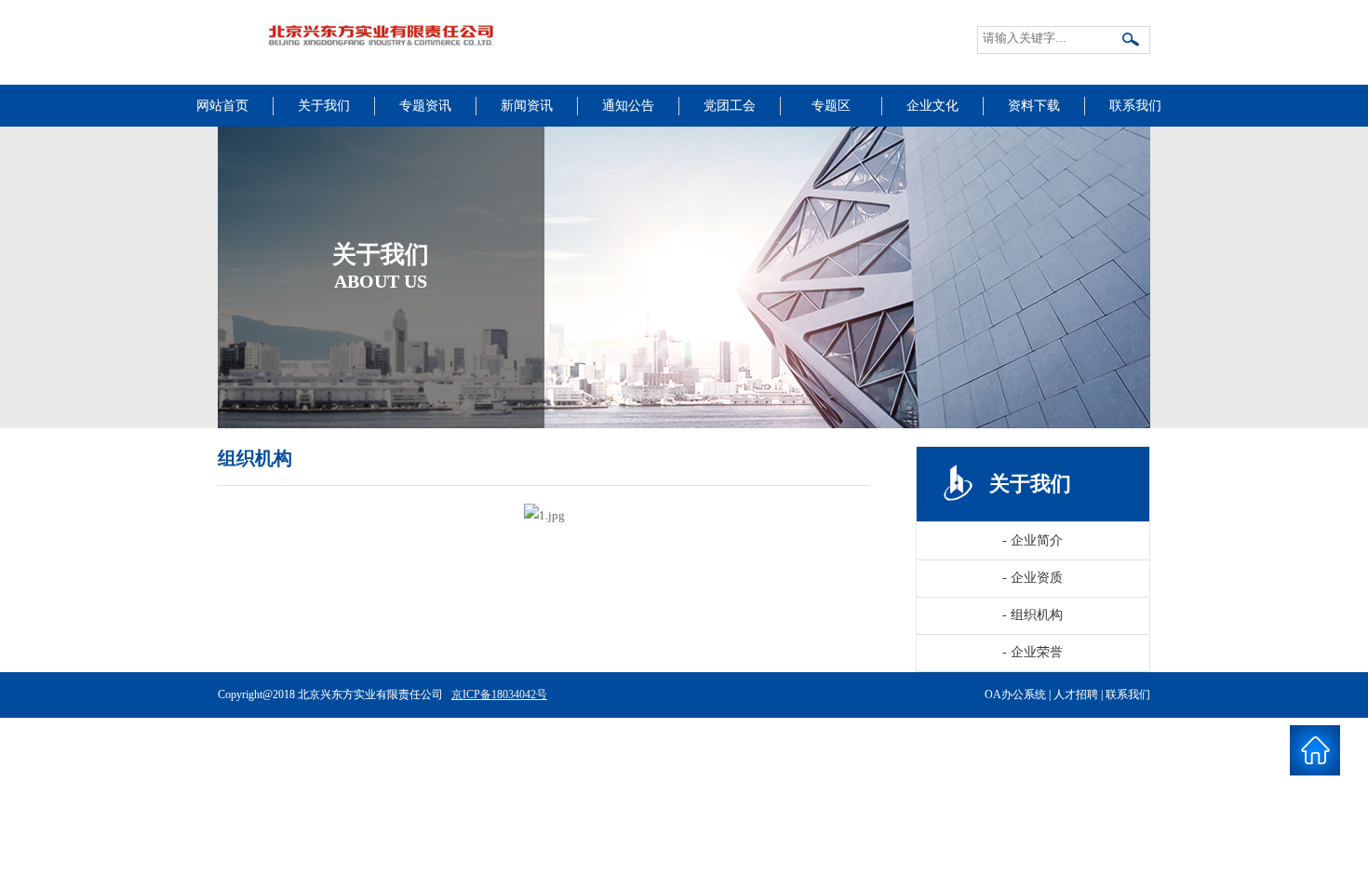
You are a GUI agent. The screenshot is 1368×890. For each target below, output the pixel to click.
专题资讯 (425, 106)
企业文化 (932, 106)
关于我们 (324, 106)
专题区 (831, 106)
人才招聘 (1075, 694)
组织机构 (1032, 615)
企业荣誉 (1032, 652)
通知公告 (628, 106)
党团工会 (730, 106)
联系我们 (1135, 106)
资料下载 (1034, 106)
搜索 (1131, 41)
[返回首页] (1315, 751)
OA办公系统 (1015, 694)
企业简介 (1032, 540)
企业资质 (1032, 578)
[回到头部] (1315, 803)
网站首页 (222, 106)
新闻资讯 (527, 106)
